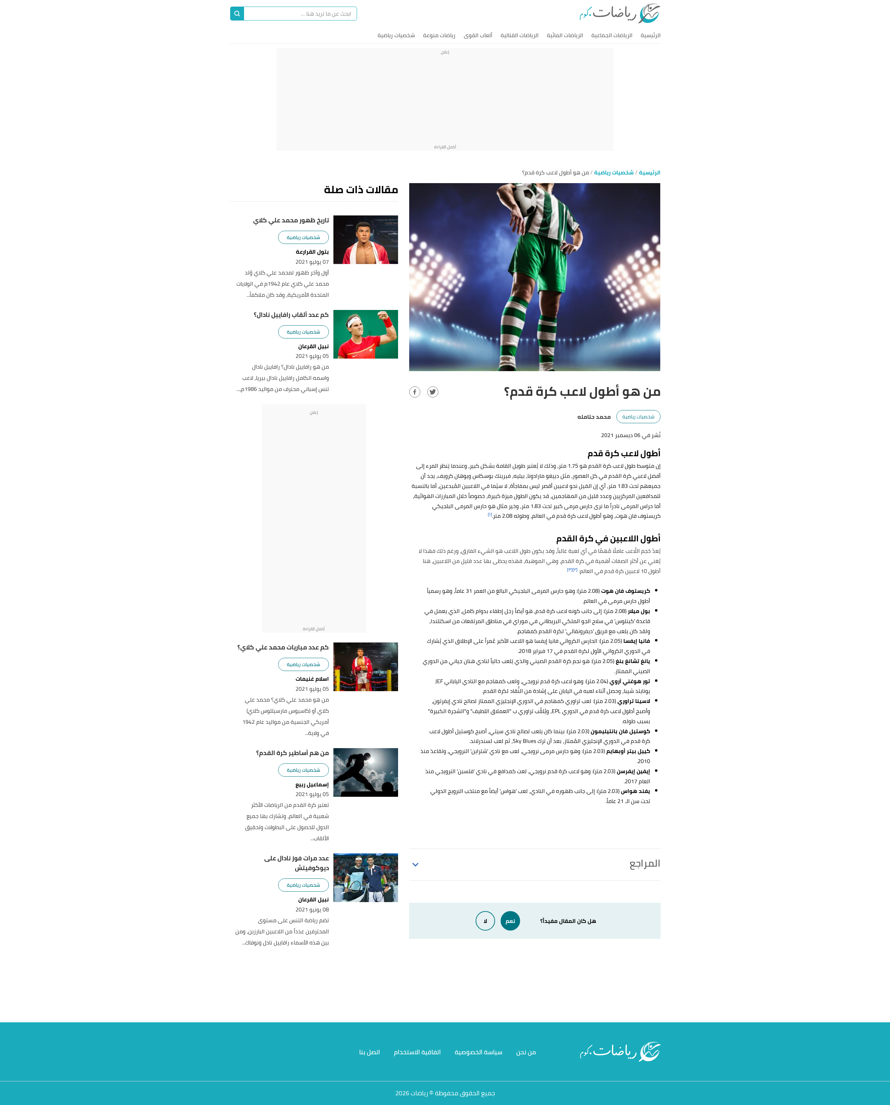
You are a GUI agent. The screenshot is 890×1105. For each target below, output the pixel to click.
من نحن (526, 1052)
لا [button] (485, 921)
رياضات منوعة (439, 35)
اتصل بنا (369, 1052)
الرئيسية (651, 35)
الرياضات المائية (565, 35)
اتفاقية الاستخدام (417, 1052)
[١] (490, 514)
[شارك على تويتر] (432, 392)
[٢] (575, 569)
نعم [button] (510, 921)
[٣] (570, 569)
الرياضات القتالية (520, 35)
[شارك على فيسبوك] (414, 392)
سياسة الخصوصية (478, 1052)
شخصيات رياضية (396, 35)
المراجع (645, 863)
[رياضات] (620, 13)
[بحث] (237, 14)
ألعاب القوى (478, 35)
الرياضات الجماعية (611, 35)
